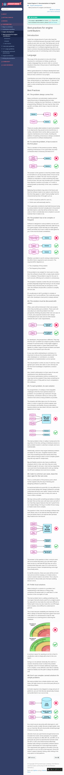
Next (56, 757)
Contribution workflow (8, 29)
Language (6, 41)
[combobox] (11, 9)
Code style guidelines (8, 46)
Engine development (8, 32)
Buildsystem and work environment (9, 52)
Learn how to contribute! (53, 11)
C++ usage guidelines (8, 49)
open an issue (53, 22)
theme (44, 770)
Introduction (7, 38)
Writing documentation (8, 58)
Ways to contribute (7, 27)
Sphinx (35, 770)
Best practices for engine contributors (10, 35)
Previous (32, 757)
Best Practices (8, 43)
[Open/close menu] (1, 26)
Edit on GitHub (55, 9)
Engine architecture (8, 55)
